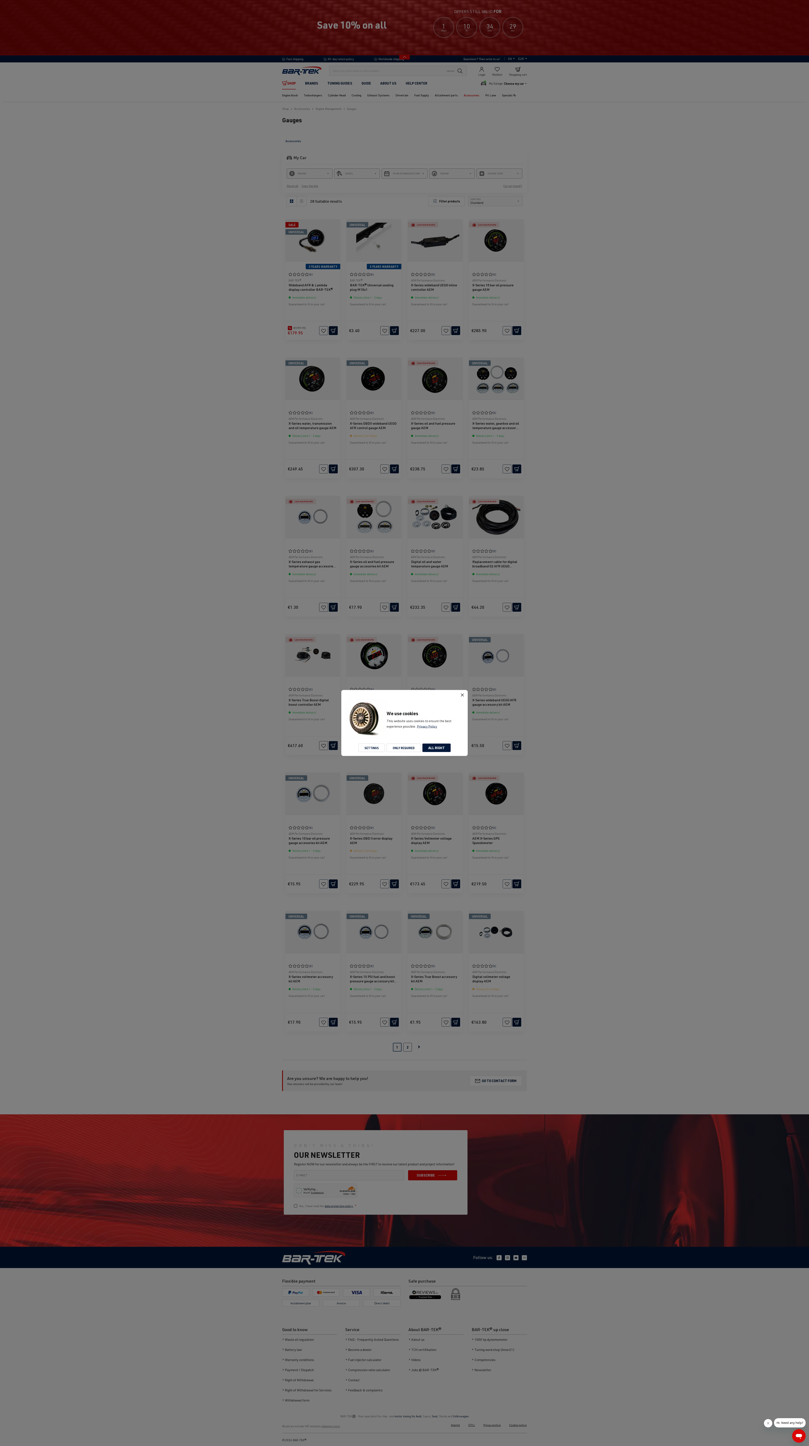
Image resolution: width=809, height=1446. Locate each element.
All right (436, 748)
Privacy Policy (427, 726)
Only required (404, 748)
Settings (371, 748)
